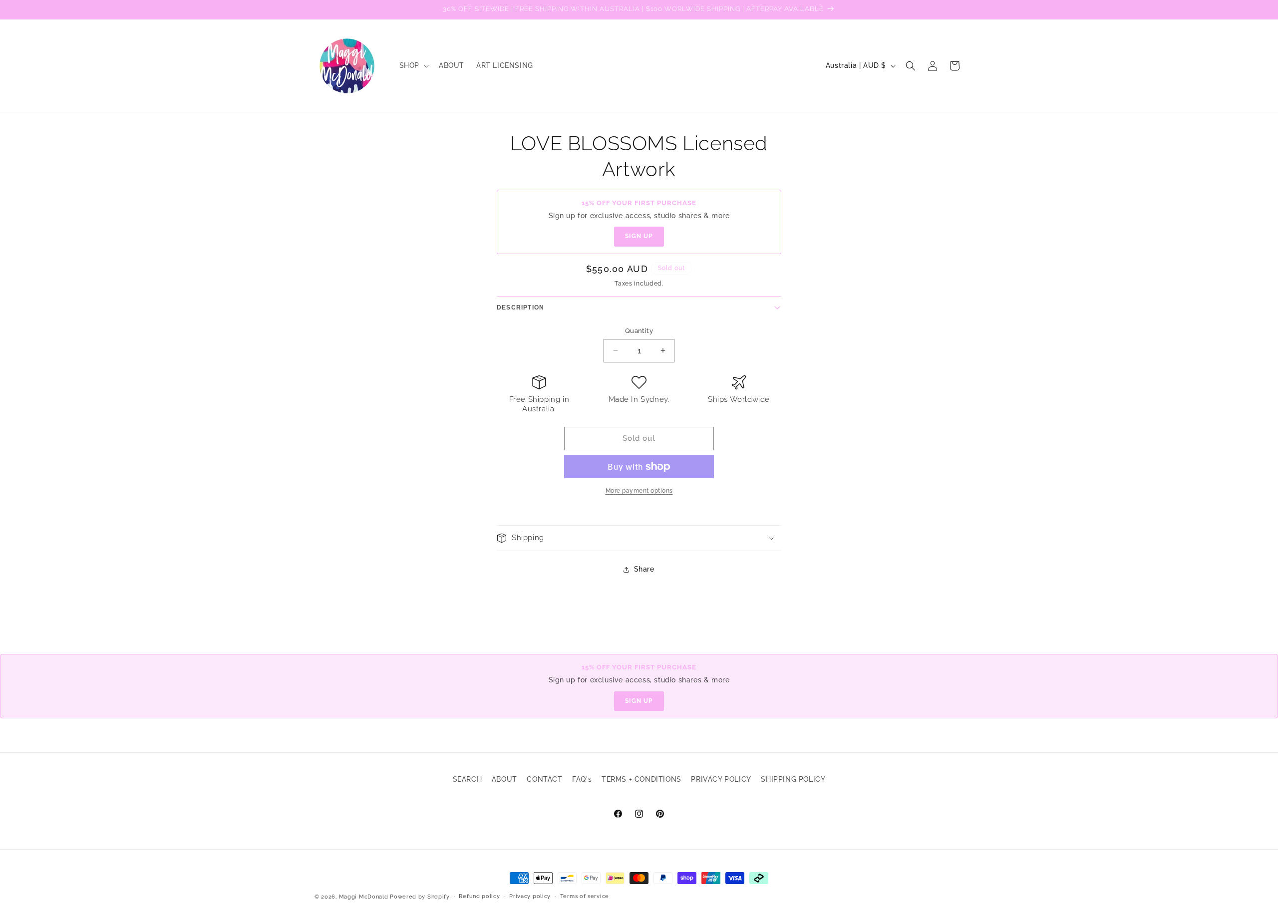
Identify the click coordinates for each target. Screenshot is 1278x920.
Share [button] (644, 569)
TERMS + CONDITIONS (641, 779)
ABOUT (504, 779)
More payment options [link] (639, 490)
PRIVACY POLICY (721, 779)
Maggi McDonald (363, 897)
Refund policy (479, 896)
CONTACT (544, 779)
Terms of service (584, 896)
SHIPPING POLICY (793, 779)
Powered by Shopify (420, 897)
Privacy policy (530, 896)
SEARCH (467, 779)
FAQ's (582, 779)
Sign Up (638, 236)
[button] (413, 65)
